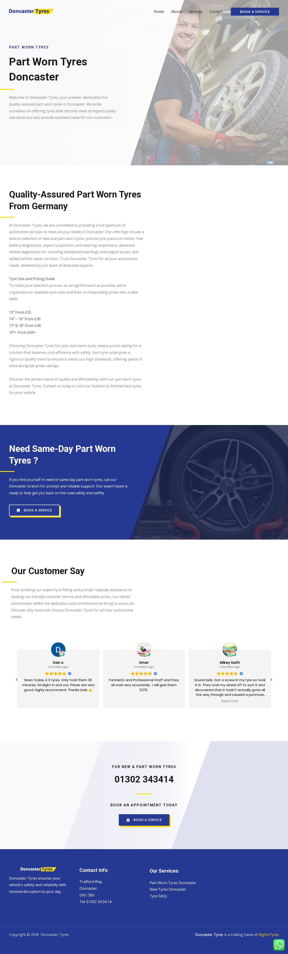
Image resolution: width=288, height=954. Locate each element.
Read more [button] (229, 701)
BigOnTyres (269, 934)
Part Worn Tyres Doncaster (173, 882)
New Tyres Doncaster (168, 889)
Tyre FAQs (158, 896)
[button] (255, 12)
